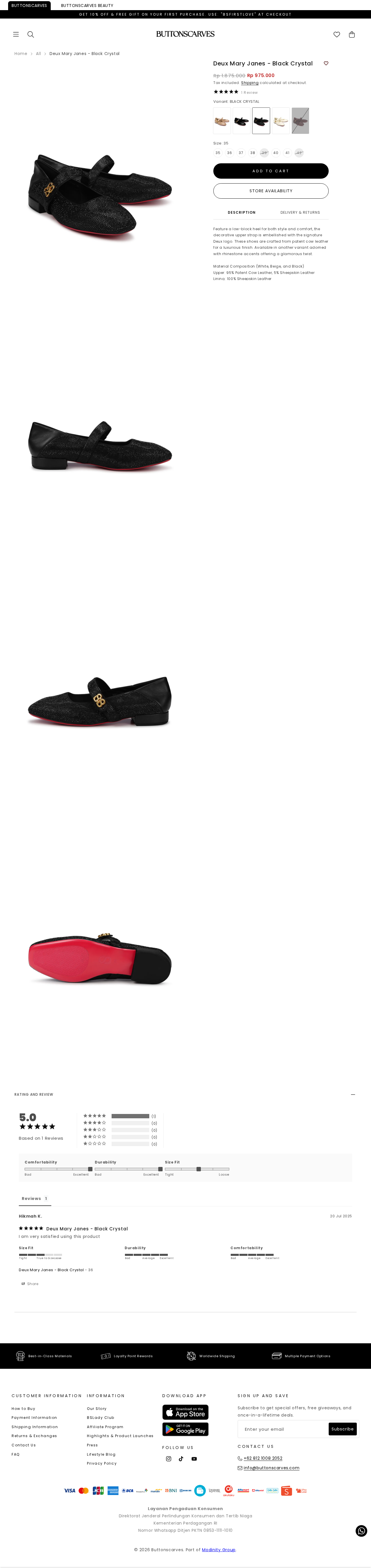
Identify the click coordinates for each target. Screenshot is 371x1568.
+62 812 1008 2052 (263, 1458)
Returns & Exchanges (34, 1435)
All (38, 53)
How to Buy (23, 1408)
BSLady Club (100, 1417)
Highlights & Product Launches (120, 1435)
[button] (16, 34)
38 (252, 152)
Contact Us (24, 1445)
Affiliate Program (105, 1426)
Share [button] (32, 1283)
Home (20, 53)
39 (264, 152)
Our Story (97, 1408)
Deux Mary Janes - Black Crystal (51, 1270)
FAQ (16, 1454)
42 (299, 152)
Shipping (250, 82)
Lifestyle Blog (101, 1454)
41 (287, 152)
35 (218, 152)
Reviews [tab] (31, 1198)
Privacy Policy (102, 1463)
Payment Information (34, 1417)
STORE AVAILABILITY (271, 191)
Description (242, 212)
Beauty (87, 5)
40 (276, 152)
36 (229, 152)
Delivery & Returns (300, 212)
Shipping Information (35, 1426)
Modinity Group (219, 1550)
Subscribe (343, 1429)
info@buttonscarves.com (271, 1468)
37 (241, 152)
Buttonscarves (29, 5)
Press (92, 1445)
